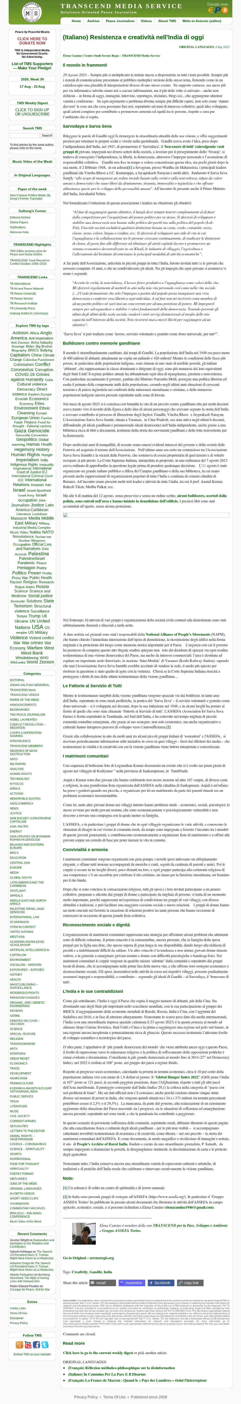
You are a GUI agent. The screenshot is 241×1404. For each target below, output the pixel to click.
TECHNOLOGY (20, 779)
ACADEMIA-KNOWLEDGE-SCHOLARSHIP (27, 943)
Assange (18, 346)
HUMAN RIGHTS (21, 774)
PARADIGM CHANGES (25, 997)
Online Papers (19, 222)
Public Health (40, 578)
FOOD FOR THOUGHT (24, 1164)
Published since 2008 (149, 1397)
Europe (41, 413)
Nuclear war (43, 537)
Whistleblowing (27, 658)
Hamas (33, 444)
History (42, 449)
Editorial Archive (20, 217)
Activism (20, 333)
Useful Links (18, 1308)
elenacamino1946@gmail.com (189, 1207)
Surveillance (40, 611)
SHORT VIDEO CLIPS (24, 1198)
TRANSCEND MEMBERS (26, 746)
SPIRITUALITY (19, 1169)
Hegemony (24, 449)
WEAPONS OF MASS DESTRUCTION (23, 752)
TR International (20, 283)
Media (34, 518)
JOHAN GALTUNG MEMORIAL (29, 685)
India (44, 460)
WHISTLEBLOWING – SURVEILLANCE (24, 986)
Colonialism (24, 365)
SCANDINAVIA (19, 922)
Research (46, 582)
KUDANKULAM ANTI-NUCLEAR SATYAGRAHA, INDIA (31, 1090)
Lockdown (39, 514)
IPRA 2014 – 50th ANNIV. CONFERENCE (26, 1215)
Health (46, 444)
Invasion (37, 485)
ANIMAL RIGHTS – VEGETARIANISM (22, 1137)
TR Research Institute (23, 303)
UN (32, 621)
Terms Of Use (18, 1313)
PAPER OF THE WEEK (24, 700)
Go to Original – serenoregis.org (88, 1257)
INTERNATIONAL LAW (24, 917)
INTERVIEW (17, 1053)
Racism (16, 582)
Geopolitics (26, 439)
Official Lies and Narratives (34, 546)
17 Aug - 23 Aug (32, 86)
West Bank (32, 653)
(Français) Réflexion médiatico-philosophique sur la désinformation (121, 1367)
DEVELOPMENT (20, 1073)
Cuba (49, 380)
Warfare (35, 647)
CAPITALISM (18, 955)
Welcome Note (19, 232)
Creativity (80, 1271)
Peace (41, 563)
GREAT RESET (19, 1058)
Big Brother (44, 346)
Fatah (18, 422)
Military (31, 523)
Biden (30, 346)
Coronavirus (22, 369)
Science (21, 591)
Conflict (42, 364)
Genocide (38, 430)
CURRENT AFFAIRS (23, 1121)
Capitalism (20, 354)
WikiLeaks (17, 662)
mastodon (134, 1283)
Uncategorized (19, 1203)
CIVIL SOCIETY (20, 1116)
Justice (37, 505)
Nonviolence (23, 537)
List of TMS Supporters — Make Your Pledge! (32, 66)
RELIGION (16, 1039)
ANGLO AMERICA (21, 803)
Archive (93, 21)
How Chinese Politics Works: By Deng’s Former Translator (30, 197)
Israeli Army (26, 495)
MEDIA (14, 872)
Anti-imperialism (41, 338)
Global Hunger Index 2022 (177, 1077)
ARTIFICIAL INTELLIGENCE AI (29, 950)
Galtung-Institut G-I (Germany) (29, 313)
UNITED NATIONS (21, 932)
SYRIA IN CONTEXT (23, 927)
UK (44, 616)
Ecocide (21, 399)
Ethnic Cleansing (34, 410)
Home (76, 21)
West (49, 648)
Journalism (20, 505)
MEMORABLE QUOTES (25, 798)
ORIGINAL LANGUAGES (26, 1188)
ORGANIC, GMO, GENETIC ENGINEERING (27, 1004)
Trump (34, 616)
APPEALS (16, 895)
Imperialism (27, 459)
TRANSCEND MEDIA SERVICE (121, 6)
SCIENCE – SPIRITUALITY (27, 1149)
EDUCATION (18, 858)
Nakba (35, 532)
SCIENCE (16, 1029)
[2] (168, 727)
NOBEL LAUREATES (23, 719)
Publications (18, 227)
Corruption (44, 369)
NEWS (14, 808)
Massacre (19, 518)
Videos (146, 21)
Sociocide (18, 601)
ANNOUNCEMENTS (23, 704)
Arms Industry (42, 342)
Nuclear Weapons (32, 540)
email (101, 1283)
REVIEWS (16, 1011)
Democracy (26, 389)
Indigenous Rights (24, 464)
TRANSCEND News (23, 690)
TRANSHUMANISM (22, 1043)
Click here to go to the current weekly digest (98, 1352)
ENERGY (16, 831)
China (36, 355)
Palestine (38, 553)
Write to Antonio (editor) (201, 21)
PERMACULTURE (21, 1083)
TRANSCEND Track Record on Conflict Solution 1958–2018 (30, 262)
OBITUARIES (18, 1178)
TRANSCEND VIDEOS (24, 695)
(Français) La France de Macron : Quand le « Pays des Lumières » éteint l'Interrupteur (137, 1380)
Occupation (22, 544)
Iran (48, 485)
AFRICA (15, 788)
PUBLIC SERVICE (21, 1096)
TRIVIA (14, 1101)
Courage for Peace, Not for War (30, 1289)
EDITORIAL (17, 680)
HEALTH (15, 979)
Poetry (42, 568)
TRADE (15, 1068)
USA (37, 627)
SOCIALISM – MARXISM (25, 964)
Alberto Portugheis (22, 1274)
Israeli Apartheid (39, 490)
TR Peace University (23, 293)
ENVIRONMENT (20, 960)
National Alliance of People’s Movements (178, 634)
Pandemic (26, 563)
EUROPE (16, 867)
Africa (34, 333)
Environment (26, 408)
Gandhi (96, 1271)
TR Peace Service (21, 298)
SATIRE (15, 1016)
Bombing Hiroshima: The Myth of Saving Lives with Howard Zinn (30, 1278)
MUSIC (14, 1111)
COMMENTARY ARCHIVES (27, 1208)
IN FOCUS (16, 783)
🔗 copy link (188, 1283)
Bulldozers (73, 343)
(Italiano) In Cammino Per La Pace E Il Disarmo (107, 1374)
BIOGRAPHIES (19, 709)
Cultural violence (32, 384)
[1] (130, 167)
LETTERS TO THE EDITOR (27, 1131)
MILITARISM (18, 764)
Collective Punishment (38, 360)
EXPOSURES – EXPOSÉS (27, 969)
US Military (38, 632)
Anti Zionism (20, 342)
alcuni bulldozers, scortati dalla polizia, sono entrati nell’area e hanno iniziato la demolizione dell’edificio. (145, 498)
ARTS (13, 1048)
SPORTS (15, 1154)
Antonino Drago (20, 1263)
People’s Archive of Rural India (102, 1144)
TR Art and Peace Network (27, 288)
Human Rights (25, 454)
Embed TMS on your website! (32, 1354)
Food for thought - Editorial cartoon (32, 424)
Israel (19, 490)
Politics (19, 572)
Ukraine (21, 621)
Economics (39, 399)
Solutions (34, 601)
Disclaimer (17, 1318)
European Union (26, 417)
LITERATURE (18, 1106)
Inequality (46, 464)
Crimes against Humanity (30, 377)
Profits (47, 573)
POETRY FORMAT (22, 1173)
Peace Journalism (120, 21)
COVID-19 (25, 374)
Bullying (46, 350)
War (16, 643)
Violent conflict (41, 638)
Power (34, 572)
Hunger (47, 455)
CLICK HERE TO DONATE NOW (32, 41)
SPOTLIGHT (18, 890)
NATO (48, 531)
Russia (42, 586)
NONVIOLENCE (20, 741)
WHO (44, 658)
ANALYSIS (17, 769)
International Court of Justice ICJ (34, 470)
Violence (19, 637)
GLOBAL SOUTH (21, 877)
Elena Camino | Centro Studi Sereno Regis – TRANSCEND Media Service (111, 55)
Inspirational (22, 468)
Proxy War (20, 578)
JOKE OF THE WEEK (23, 1183)
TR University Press (22, 308)
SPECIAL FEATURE (23, 1034)
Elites (39, 403)
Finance (30, 422)
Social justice (40, 595)
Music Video (19, 532)
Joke (42, 500)
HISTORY (16, 974)
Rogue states (25, 587)
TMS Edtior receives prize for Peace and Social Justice (28, 252)
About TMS (167, 21)
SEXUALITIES (19, 1126)
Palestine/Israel (32, 558)
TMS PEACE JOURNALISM (27, 714)
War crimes (32, 642)
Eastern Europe (40, 394)
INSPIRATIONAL (20, 1159)
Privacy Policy (19, 1323)
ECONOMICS (18, 1063)
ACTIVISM (16, 793)
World (32, 662)
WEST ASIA (17, 937)
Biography (19, 350)
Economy (26, 404)
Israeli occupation (32, 497)
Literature (23, 514)
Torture (21, 616)
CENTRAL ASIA (20, 862)
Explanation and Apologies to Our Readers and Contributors (32, 1243)
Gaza (20, 430)
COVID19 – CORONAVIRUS (28, 1144)
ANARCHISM (18, 1078)
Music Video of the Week (25, 1221)
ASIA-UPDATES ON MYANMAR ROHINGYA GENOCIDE (30, 838)
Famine (46, 418)
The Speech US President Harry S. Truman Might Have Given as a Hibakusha (31, 1255)
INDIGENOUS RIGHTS (24, 992)
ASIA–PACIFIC (19, 826)
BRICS (33, 350)
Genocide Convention (32, 435)
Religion (30, 582)
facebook (162, 1283)
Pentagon (26, 567)
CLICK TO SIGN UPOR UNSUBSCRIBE (32, 112)
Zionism (46, 662)
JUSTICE (16, 813)
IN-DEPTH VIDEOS (22, 1193)
